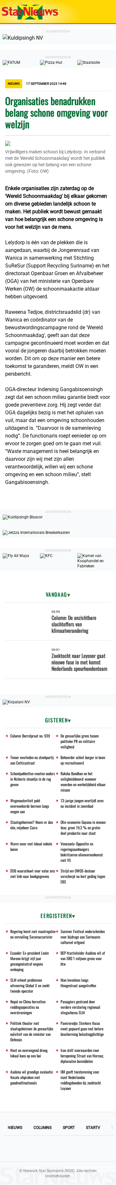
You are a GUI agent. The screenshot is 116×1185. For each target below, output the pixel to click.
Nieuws (15, 1127)
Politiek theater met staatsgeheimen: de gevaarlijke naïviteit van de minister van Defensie (31, 1031)
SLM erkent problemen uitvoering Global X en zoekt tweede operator (30, 985)
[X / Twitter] (58, 1148)
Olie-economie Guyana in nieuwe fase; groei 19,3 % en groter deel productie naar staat (83, 827)
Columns (43, 1127)
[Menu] (104, 11)
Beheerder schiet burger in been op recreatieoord (83, 760)
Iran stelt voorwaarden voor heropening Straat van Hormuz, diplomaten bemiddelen (82, 1055)
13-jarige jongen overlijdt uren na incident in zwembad (82, 803)
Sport (69, 1127)
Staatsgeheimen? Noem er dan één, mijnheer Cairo (31, 824)
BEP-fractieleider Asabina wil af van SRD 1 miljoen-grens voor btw (83, 958)
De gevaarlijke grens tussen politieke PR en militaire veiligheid (80, 741)
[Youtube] (36, 1148)
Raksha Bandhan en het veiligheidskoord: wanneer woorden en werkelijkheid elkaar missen (83, 782)
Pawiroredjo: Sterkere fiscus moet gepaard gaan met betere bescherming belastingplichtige (82, 1028)
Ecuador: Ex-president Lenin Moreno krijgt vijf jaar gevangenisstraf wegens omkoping (29, 961)
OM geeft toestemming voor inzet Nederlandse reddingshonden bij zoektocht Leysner (81, 1080)
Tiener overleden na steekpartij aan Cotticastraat (32, 760)
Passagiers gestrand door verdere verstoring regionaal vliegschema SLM (80, 1007)
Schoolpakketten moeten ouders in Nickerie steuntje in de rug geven (32, 779)
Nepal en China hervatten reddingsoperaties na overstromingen (27, 1007)
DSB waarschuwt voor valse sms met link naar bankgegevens (32, 873)
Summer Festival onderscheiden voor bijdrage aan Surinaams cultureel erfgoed (83, 937)
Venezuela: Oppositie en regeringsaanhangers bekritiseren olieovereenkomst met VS (82, 852)
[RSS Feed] (102, 1148)
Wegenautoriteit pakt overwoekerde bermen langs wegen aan (29, 806)
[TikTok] (80, 1148)
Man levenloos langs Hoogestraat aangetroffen (78, 982)
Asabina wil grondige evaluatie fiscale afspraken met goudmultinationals (31, 1077)
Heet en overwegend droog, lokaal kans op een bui (29, 1052)
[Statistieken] (112, 1180)
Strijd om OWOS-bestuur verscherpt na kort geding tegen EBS (83, 876)
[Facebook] (14, 1148)
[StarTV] (96, 12)
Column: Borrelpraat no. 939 (30, 735)
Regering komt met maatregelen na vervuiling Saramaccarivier (32, 934)
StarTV (93, 1127)
